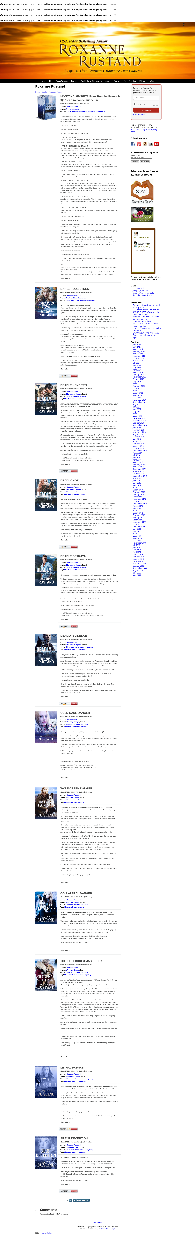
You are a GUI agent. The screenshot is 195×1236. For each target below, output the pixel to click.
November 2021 (139, 400)
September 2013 (140, 476)
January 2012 (138, 517)
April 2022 (137, 390)
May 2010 (137, 550)
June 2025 (137, 344)
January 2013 (138, 494)
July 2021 (136, 407)
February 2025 (139, 351)
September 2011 (140, 526)
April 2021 (137, 413)
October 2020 (138, 423)
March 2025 (138, 349)
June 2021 (137, 409)
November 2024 (139, 356)
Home (43, 81)
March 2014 (138, 462)
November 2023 (139, 377)
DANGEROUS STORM (75, 288)
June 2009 (137, 573)
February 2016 (139, 437)
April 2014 (137, 460)
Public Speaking (130, 81)
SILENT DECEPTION (74, 1138)
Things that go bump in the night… (144, 336)
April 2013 (137, 487)
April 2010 (137, 552)
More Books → (83, 1200)
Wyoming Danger (72, 722)
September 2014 (140, 450)
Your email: (135, 155)
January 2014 (138, 466)
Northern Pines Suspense (76, 298)
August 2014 (138, 453)
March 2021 (138, 416)
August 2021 (138, 404)
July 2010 (136, 545)
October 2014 (138, 448)
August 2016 (138, 434)
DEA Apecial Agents (73, 394)
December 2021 (139, 397)
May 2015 (137, 439)
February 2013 (139, 492)
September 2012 (140, 503)
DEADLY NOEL (70, 480)
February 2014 (139, 464)
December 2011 (139, 520)
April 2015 (137, 441)
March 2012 (138, 513)
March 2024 (138, 372)
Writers (142, 81)
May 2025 (137, 347)
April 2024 (137, 370)
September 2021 (140, 402)
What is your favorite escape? (145, 323)
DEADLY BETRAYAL (73, 556)
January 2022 (138, 395)
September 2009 (140, 568)
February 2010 (139, 556)
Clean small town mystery (74, 802)
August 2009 (138, 570)
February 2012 (139, 515)
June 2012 (137, 508)
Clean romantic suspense (77, 111)
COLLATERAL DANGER (76, 893)
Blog (50, 81)
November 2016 (139, 432)
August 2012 (138, 506)
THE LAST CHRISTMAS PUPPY (81, 961)
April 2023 (137, 383)
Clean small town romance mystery (79, 647)
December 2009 (139, 561)
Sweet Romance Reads (142, 295)
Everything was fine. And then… (146, 333)
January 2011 (138, 538)
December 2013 (139, 469)
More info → (65, 278)
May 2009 (137, 575)
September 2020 (140, 425)
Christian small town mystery (75, 494)
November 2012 (139, 499)
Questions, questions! (142, 321)
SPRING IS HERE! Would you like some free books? (146, 313)
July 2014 (136, 455)
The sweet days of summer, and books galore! (146, 306)
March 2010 (138, 554)
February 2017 (139, 430)
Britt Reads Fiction (140, 288)
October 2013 (138, 473)
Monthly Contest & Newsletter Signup (94, 81)
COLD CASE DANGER (75, 712)
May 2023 (137, 381)
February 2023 (139, 386)
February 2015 (139, 443)
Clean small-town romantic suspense (80, 300)
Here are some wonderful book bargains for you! (146, 317)
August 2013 (138, 478)
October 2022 (138, 388)
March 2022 (138, 393)
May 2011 (137, 531)
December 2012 (139, 496)
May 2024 (137, 367)
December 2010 (139, 540)
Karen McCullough (108, 1229)
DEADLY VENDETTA (74, 385)
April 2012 (137, 510)
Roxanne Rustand (56, 92)
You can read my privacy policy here (144, 130)
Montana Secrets (72, 109)
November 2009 (139, 563)
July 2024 (136, 363)
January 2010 (138, 559)
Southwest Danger (73, 1076)
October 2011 (138, 524)
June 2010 (137, 547)
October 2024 (138, 358)
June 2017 (137, 427)
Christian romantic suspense (75, 399)
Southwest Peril (72, 1147)
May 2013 (137, 485)
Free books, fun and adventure (146, 310)
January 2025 (138, 354)
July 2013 (136, 480)
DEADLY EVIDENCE (73, 635)
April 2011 (137, 533)
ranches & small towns (96, 111)
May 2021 (137, 411)
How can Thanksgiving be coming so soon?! (147, 329)
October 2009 (138, 566)
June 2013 (137, 483)
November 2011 (139, 522)
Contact (151, 81)
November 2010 (139, 543)
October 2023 (138, 379)
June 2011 (137, 529)
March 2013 (138, 490)
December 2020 (139, 418)
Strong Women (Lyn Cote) (143, 293)
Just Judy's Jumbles (141, 290)
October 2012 (138, 501)
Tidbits (116, 81)
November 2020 (139, 420)
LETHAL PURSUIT (72, 1067)
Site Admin (97, 1223)
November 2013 (139, 471)
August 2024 (138, 360)
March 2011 (138, 536)
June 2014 (137, 457)
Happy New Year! (140, 326)
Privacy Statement (139, 114)
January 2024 (138, 374)
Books (73, 81)
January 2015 (138, 446)
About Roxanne (62, 81)
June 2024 (137, 365)
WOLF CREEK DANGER (76, 788)
